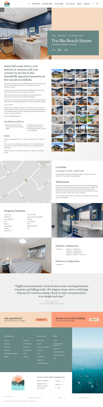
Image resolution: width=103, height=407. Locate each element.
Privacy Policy (84, 398)
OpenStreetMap (46, 202)
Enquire (40, 320)
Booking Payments (58, 352)
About (79, 4)
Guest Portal (56, 348)
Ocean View (40, 350)
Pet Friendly (40, 357)
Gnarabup (7, 347)
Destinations (47, 4)
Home (54, 36)
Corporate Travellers (43, 347)
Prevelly (6, 357)
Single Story (40, 360)
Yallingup (26, 357)
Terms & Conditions (59, 355)
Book (93, 320)
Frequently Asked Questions (58, 344)
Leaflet (42, 202)
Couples (39, 344)
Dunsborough (27, 344)
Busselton (26, 340)
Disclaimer (8, 396)
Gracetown (26, 347)
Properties (36, 4)
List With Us (70, 4)
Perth (24, 353)
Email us (57, 384)
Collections (59, 4)
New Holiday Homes (42, 363)
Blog (54, 358)
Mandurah (7, 350)
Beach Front (40, 340)
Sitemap (60, 398)
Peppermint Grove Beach (11, 353)
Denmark (6, 344)
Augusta (6, 340)
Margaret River (27, 350)
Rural (38, 353)
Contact (87, 4)
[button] (26, 180)
